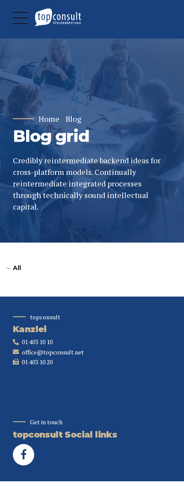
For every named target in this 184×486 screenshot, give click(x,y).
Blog (73, 119)
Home (49, 119)
